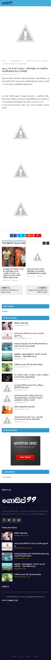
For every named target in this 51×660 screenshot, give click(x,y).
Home (4, 61)
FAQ (21, 656)
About (28, 656)
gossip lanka (7, 477)
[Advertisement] (25, 630)
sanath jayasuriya (16, 61)
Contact (36, 656)
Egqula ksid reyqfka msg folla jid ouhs (37, 291)
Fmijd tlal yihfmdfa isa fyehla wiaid (10, 291)
